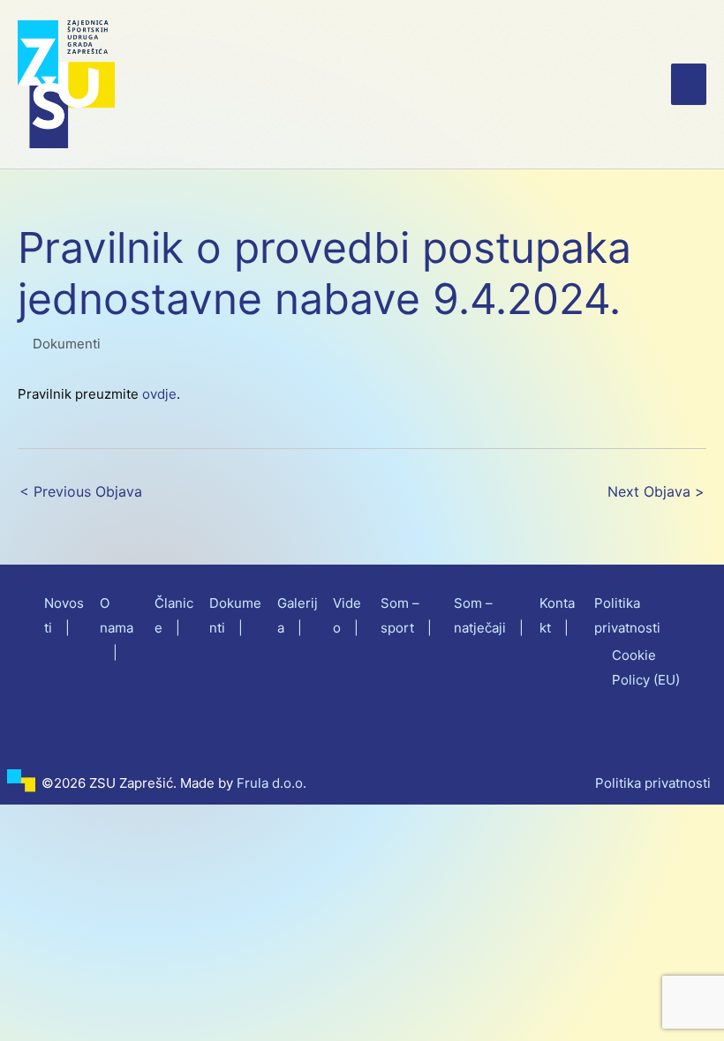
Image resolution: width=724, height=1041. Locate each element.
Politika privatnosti (653, 783)
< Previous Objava (80, 491)
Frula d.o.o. (271, 783)
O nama (116, 615)
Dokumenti (67, 343)
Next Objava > (656, 491)
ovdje (159, 394)
